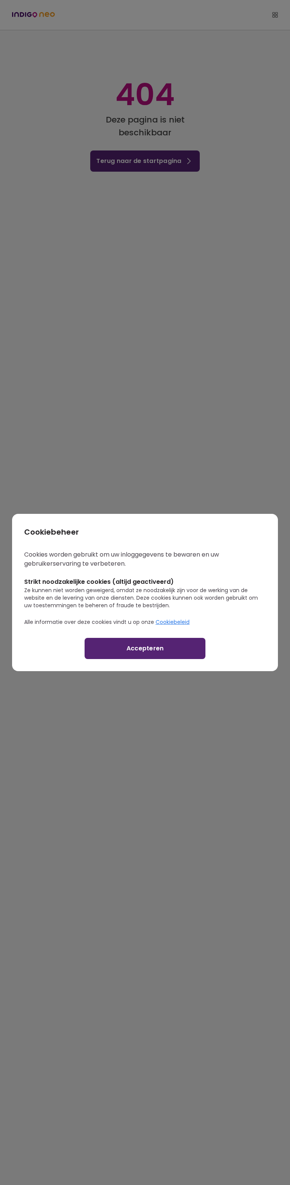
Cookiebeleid (173, 622)
